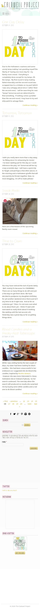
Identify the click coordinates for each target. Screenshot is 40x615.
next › (30, 404)
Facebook (11, 414)
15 (36, 401)
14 (32, 401)
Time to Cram (12, 241)
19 (17, 404)
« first (5, 401)
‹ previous (13, 401)
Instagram (25, 414)
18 (13, 404)
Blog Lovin (29, 414)
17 (9, 404)
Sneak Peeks (11, 190)
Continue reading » (30, 105)
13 (28, 401)
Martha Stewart (24, 373)
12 (24, 401)
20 (21, 404)
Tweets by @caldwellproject (9, 490)
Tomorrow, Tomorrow (17, 113)
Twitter (14, 414)
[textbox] (13, 425)
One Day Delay (13, 22)
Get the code (20, 553)
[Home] (20, 8)
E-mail (4, 442)
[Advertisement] (16, 467)
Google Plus (18, 414)
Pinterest (22, 414)
